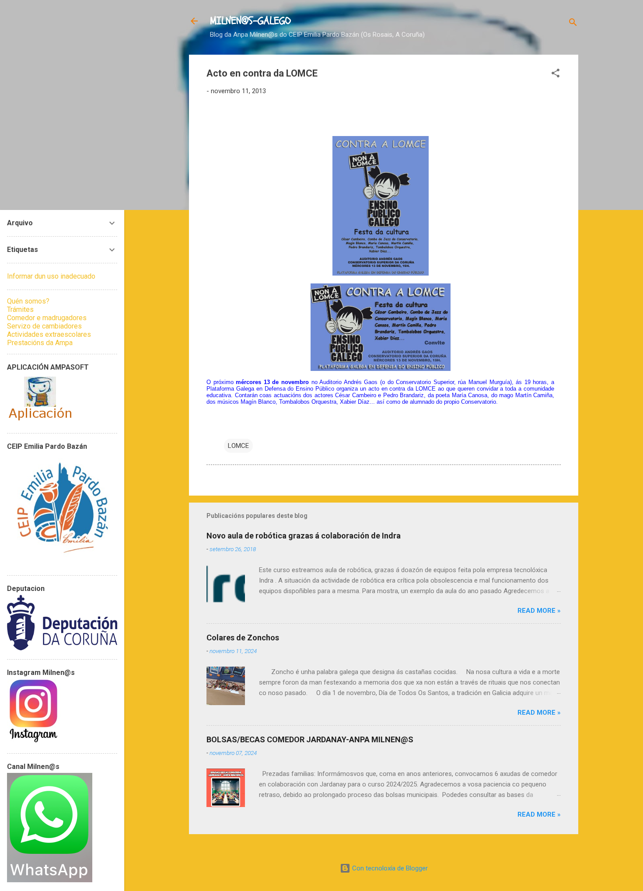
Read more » (539, 611)
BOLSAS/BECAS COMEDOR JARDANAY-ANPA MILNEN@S (309, 739)
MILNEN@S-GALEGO (250, 21)
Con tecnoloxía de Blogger (389, 868)
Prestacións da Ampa (40, 343)
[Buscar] (573, 23)
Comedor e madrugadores (47, 318)
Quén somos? (28, 301)
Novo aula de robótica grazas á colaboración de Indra (303, 535)
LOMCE (238, 446)
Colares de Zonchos (242, 637)
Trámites (20, 309)
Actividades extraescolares (49, 334)
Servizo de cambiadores (44, 326)
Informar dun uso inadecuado (51, 276)
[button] (555, 74)
